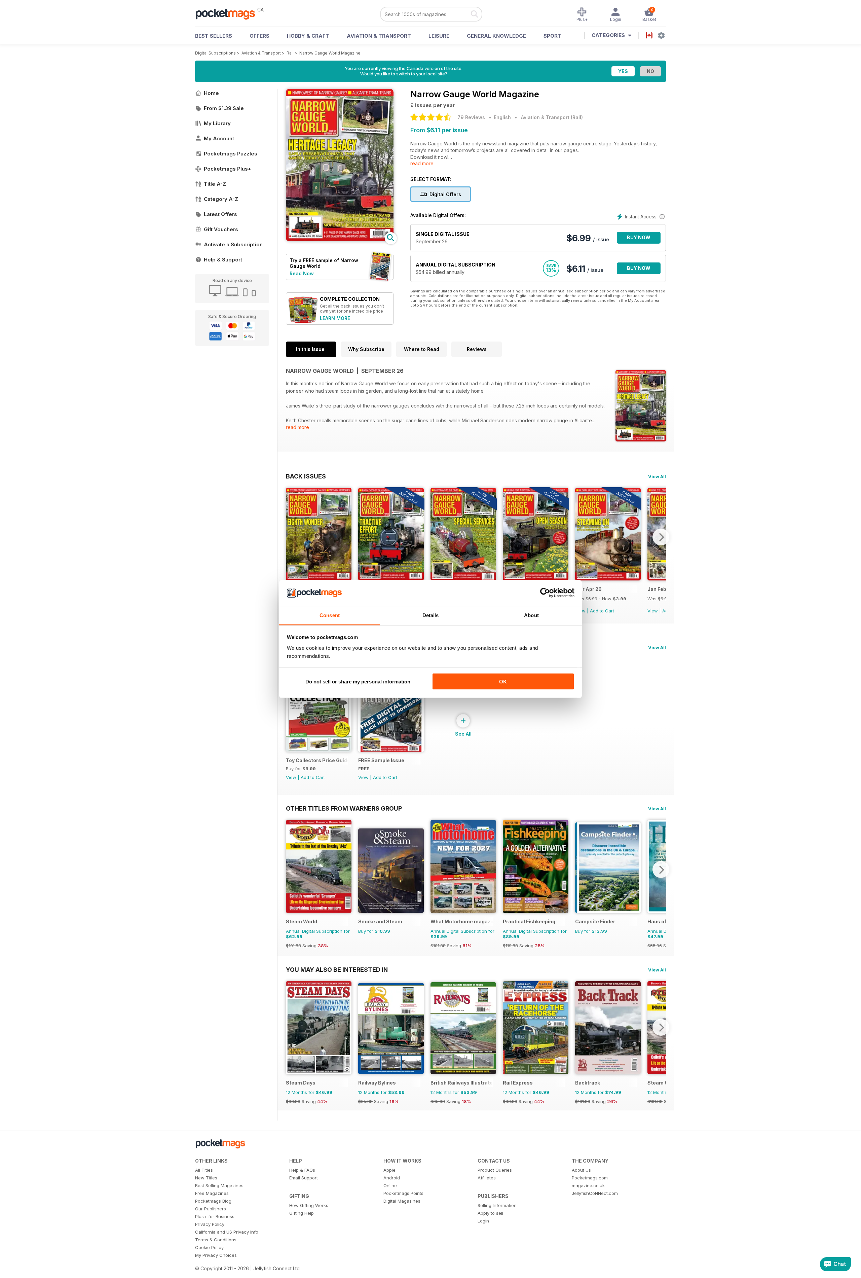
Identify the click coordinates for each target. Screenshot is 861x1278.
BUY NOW (638, 237)
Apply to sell (490, 1213)
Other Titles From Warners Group (344, 808)
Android (391, 1177)
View (652, 610)
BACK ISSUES (306, 476)
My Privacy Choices (216, 1255)
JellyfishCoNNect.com (595, 1193)
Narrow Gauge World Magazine (330, 53)
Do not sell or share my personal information (357, 681)
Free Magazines (212, 1193)
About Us (581, 1170)
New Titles (206, 1177)
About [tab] (531, 615)
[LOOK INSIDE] (340, 239)
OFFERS (259, 36)
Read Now (302, 273)
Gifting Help (301, 1213)
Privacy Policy (209, 1224)
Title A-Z (215, 184)
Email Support (303, 1177)
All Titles (204, 1170)
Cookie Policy (209, 1247)
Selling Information (497, 1205)
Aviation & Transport (379, 36)
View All (657, 476)
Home (211, 93)
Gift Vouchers (221, 229)
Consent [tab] (330, 615)
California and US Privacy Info (226, 1232)
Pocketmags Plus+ (227, 169)
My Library (217, 123)
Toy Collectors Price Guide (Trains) (317, 760)
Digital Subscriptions (215, 53)
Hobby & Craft (308, 36)
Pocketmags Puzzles (230, 153)
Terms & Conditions (215, 1239)
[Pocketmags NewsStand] (228, 13)
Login (483, 1220)
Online (390, 1185)
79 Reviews (471, 117)
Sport (552, 36)
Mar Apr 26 (588, 589)
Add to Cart (602, 610)
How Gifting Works (308, 1205)
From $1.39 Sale (224, 108)
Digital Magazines (401, 1201)
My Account (219, 138)
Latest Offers (220, 214)
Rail (290, 53)
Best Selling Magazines (219, 1185)
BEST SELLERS (213, 36)
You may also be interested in (337, 969)
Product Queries (495, 1170)
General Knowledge (496, 36)
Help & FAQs (302, 1170)
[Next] (660, 537)
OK (503, 681)
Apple (389, 1170)
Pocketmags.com (590, 1177)
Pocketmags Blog (213, 1201)
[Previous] (291, 537)
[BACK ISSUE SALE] (391, 578)
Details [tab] (430, 615)
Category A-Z (221, 199)
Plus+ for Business (214, 1216)
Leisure (438, 36)
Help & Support (223, 259)
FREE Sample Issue (381, 760)
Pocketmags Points (403, 1193)
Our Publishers (210, 1208)
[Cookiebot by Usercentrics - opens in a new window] (545, 593)
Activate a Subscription (233, 244)
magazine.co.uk (588, 1185)
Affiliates (487, 1177)
